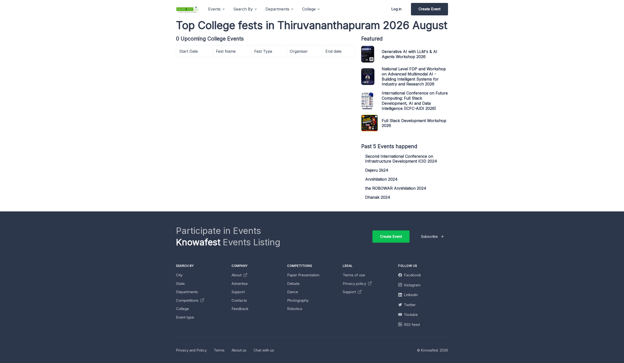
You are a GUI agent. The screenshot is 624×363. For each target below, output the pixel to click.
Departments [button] (277, 9)
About (237, 275)
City (179, 275)
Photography (298, 300)
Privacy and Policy (191, 350)
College (182, 308)
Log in (396, 9)
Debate (293, 283)
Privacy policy (355, 283)
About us (239, 350)
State (180, 283)
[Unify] (187, 9)
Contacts (239, 300)
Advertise (240, 283)
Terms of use (354, 275)
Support (238, 292)
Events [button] (214, 9)
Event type (185, 317)
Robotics (294, 308)
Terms (219, 350)
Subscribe (429, 236)
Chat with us (264, 350)
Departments (187, 292)
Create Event (429, 9)
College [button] (309, 9)
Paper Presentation (303, 275)
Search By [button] (243, 9)
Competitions (187, 300)
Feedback (240, 308)
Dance (292, 292)
